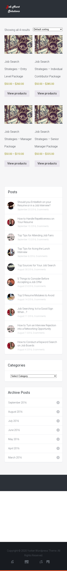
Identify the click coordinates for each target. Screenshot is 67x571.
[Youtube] (12, 561)
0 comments (43, 209)
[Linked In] (34, 561)
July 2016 (13, 420)
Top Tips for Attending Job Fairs (36, 235)
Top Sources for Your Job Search (37, 265)
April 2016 (13, 448)
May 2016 (13, 439)
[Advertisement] (33, 516)
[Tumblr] (47, 561)
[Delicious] (41, 561)
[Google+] (55, 561)
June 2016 (14, 430)
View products (17, 93)
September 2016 (17, 402)
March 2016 (15, 457)
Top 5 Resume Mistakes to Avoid (36, 295)
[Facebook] (19, 561)
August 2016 (15, 411)
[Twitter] (27, 561)
